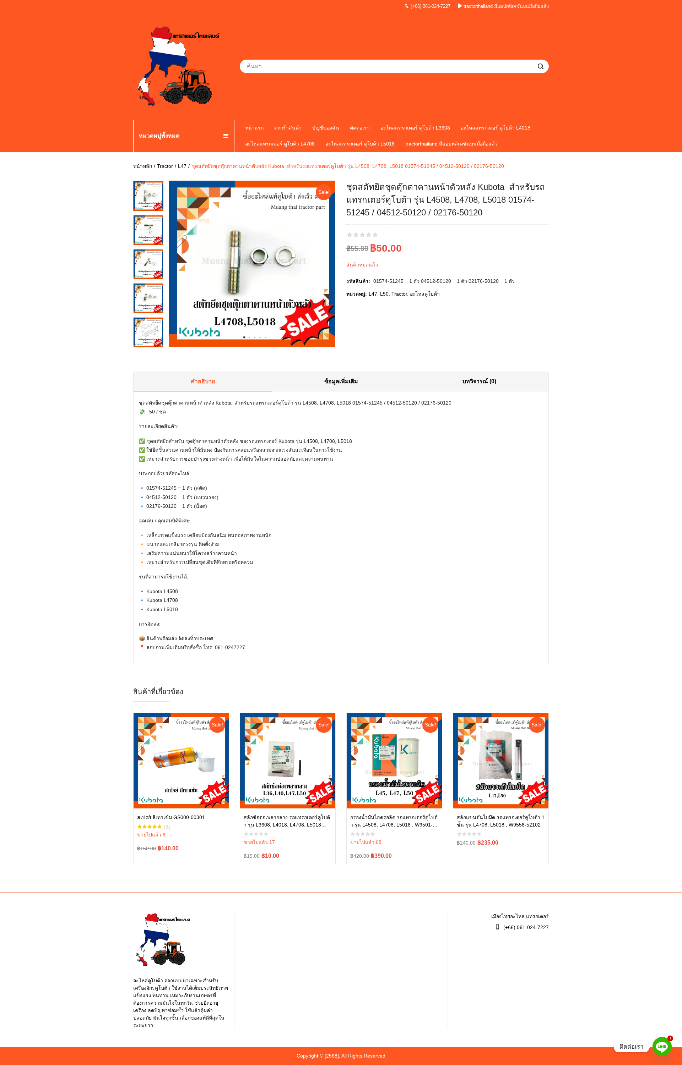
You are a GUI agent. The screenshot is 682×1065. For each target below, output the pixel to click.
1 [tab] (244, 337)
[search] (540, 66)
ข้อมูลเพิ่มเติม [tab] (341, 381)
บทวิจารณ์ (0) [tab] (479, 381)
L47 (182, 166)
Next (332, 265)
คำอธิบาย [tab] (203, 381)
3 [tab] (255, 337)
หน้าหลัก (142, 166)
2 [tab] (249, 337)
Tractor (165, 166)
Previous (173, 265)
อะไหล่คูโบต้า (425, 294)
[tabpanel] (252, 264)
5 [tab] (265, 337)
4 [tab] (260, 337)
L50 (384, 294)
